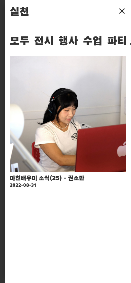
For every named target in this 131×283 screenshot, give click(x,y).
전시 (44, 41)
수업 (92, 41)
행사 (68, 41)
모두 (19, 41)
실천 (19, 12)
